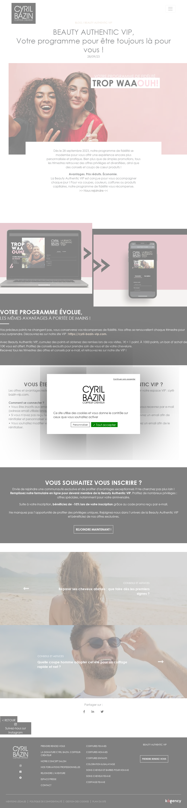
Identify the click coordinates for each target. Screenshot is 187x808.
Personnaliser (80, 424)
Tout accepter (105, 425)
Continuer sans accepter (124, 379)
